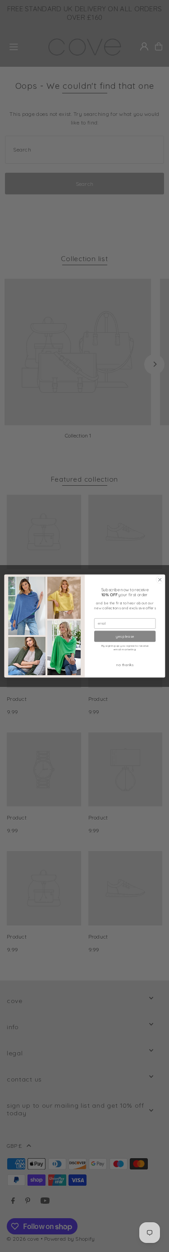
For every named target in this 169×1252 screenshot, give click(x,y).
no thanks (124, 665)
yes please (125, 636)
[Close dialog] (159, 579)
